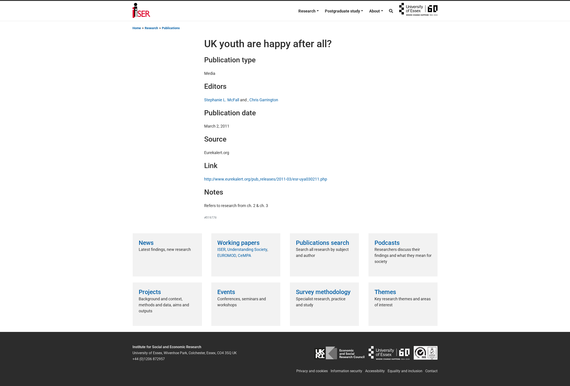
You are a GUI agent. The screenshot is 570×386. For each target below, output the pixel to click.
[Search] (391, 11)
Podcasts (387, 242)
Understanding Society (247, 249)
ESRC (339, 353)
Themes (385, 292)
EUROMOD (226, 255)
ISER (221, 249)
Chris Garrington (263, 100)
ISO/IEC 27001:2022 (426, 353)
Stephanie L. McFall (221, 100)
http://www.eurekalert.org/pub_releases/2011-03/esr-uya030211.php (265, 179)
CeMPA (244, 255)
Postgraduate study (342, 11)
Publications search (322, 242)
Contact (431, 371)
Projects (150, 292)
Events (226, 292)
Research (307, 11)
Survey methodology (323, 292)
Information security (346, 371)
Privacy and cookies (312, 371)
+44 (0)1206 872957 (148, 359)
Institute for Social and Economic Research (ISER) (141, 11)
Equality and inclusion (405, 371)
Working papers (238, 242)
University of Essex (418, 11)
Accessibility (375, 371)
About (374, 11)
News (146, 242)
